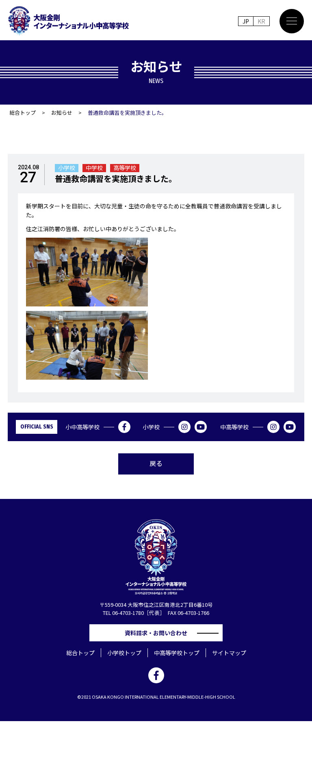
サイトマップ (229, 653)
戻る (156, 463)
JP (246, 21)
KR (261, 21)
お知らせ (61, 112)
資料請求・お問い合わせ (159, 633)
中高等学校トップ (176, 653)
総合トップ (22, 112)
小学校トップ (124, 653)
